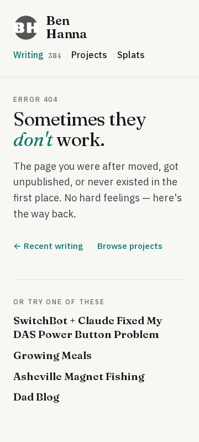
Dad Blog (36, 396)
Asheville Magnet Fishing (78, 376)
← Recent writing (48, 245)
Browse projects (130, 245)
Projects (89, 54)
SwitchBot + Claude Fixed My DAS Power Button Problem (88, 327)
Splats (131, 54)
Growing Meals (52, 355)
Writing (37, 54)
